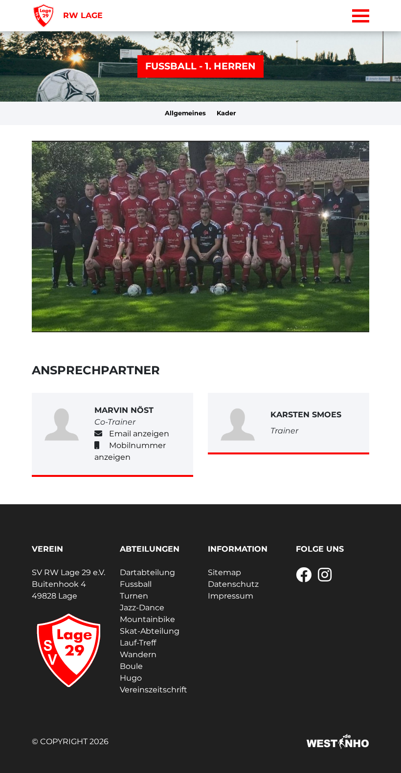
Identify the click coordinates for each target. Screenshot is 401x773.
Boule (131, 666)
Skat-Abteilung (149, 631)
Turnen (134, 596)
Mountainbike (147, 619)
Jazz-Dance (142, 607)
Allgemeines (185, 113)
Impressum (230, 596)
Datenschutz (233, 584)
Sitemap (224, 572)
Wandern (138, 654)
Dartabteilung (147, 572)
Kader (226, 113)
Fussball (136, 584)
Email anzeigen (139, 433)
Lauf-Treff (138, 642)
